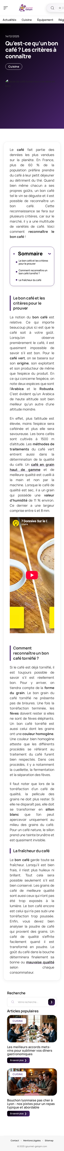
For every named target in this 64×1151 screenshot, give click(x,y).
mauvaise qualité (40, 962)
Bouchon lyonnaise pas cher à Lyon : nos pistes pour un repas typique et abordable (31, 1103)
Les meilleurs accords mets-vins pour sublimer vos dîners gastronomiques (29, 1050)
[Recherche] (52, 8)
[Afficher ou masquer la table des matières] (46, 253)
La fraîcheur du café (30, 280)
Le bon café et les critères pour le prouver (33, 262)
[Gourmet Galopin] (26, 8)
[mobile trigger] (7, 8)
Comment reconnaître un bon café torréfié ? (33, 272)
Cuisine (13, 66)
